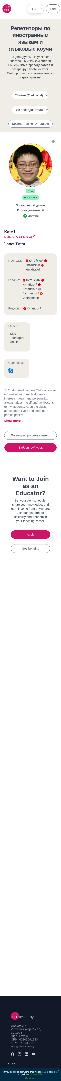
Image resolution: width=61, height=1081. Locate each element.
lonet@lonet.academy (22, 1046)
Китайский (36, 260)
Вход (53, 8)
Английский (31, 293)
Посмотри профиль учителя (30, 435)
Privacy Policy (36, 1074)
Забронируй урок (30, 447)
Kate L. (11, 231)
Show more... (13, 420)
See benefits (30, 548)
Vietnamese (31, 298)
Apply (30, 534)
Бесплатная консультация (30, 123)
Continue (30, 1078)
